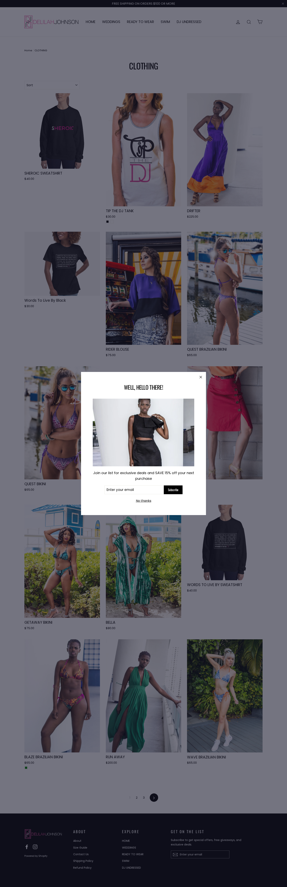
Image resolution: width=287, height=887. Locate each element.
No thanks (143, 500)
